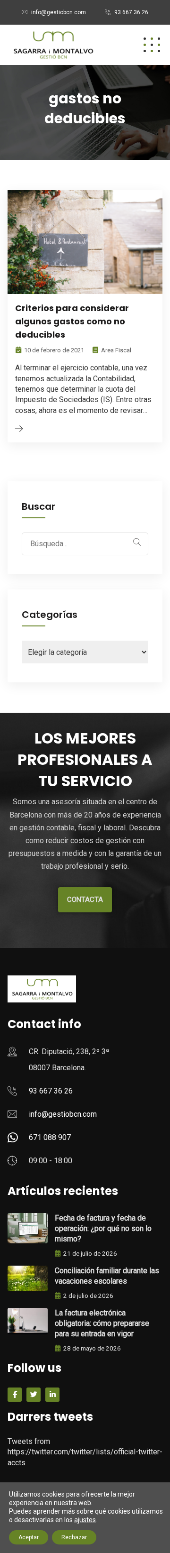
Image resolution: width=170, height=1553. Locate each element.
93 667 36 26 (131, 12)
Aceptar (28, 1537)
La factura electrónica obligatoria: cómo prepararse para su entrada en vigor (102, 1323)
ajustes (85, 1520)
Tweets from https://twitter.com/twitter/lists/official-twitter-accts (85, 1452)
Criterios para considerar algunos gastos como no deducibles (72, 321)
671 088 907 (50, 1137)
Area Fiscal (116, 350)
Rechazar (74, 1537)
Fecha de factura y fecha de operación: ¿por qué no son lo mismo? (103, 1228)
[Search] (137, 542)
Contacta (85, 899)
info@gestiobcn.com (58, 12)
